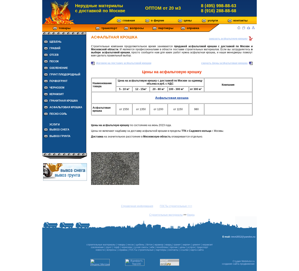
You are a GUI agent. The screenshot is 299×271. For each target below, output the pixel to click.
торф (116, 247)
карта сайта (197, 249)
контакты (240, 20)
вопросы (137, 28)
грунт (109, 247)
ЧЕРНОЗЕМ (56, 87)
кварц (168, 244)
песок (130, 244)
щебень (140, 244)
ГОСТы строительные (141, 249)
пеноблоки (162, 247)
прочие (174, 247)
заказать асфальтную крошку (228, 38)
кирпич (186, 244)
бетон (149, 244)
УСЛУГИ (54, 124)
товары (64, 28)
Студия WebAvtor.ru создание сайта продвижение (238, 262)
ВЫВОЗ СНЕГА (59, 129)
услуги (213, 20)
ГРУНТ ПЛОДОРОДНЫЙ (64, 74)
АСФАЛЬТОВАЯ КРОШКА (65, 107)
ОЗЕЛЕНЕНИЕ (58, 67)
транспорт (109, 28)
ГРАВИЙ (54, 48)
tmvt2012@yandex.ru (243, 236)
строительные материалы (100, 244)
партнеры (165, 28)
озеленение (97, 247)
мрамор (159, 244)
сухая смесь (141, 247)
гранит (177, 244)
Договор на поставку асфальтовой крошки (123, 63)
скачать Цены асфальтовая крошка (224, 63)
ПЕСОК (54, 61)
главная (129, 20)
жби (152, 247)
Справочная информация (137, 206)
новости (100, 249)
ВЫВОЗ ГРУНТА (59, 136)
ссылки (184, 249)
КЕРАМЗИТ (56, 94)
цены (188, 20)
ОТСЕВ (54, 54)
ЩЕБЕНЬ (55, 41)
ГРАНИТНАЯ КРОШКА (63, 100)
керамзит (207, 244)
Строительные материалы (166, 214)
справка (193, 28)
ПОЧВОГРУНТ (58, 81)
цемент (196, 244)
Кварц (191, 214)
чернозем (126, 247)
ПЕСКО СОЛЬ (58, 113)
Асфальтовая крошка (171, 97)
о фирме (157, 20)
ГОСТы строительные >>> (176, 206)
